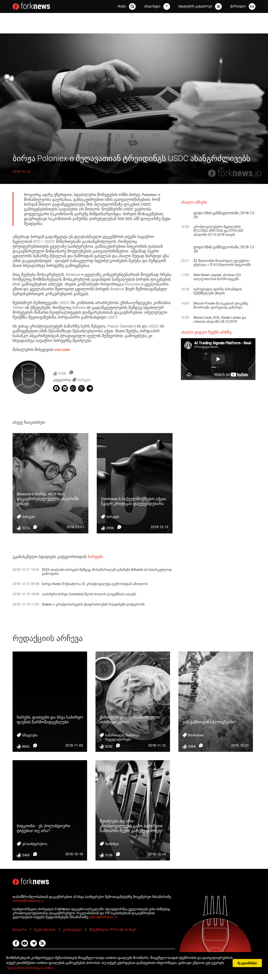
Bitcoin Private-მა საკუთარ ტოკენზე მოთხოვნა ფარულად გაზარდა (220, 305)
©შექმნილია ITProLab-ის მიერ (113, 930)
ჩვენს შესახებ (44, 930)
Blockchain (196, 735)
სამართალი (114, 735)
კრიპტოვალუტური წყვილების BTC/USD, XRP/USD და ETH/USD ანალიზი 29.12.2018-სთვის (218, 231)
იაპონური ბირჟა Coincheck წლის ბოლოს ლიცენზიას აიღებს (89, 594)
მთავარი (19, 930)
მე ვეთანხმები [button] (247, 963)
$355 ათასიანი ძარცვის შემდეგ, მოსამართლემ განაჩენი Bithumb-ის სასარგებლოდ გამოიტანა (107, 572)
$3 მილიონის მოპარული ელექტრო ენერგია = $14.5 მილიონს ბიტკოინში (222, 263)
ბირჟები (84, 380)
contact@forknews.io (28, 901)
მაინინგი (132, 735)
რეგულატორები (118, 739)
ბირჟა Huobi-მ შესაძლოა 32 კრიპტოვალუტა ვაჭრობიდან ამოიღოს (95, 584)
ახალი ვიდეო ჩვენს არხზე (206, 332)
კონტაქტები (72, 930)
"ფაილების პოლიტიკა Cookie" (30, 968)
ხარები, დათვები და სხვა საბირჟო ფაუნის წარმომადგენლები (50, 719)
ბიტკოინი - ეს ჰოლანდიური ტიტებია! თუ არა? (43, 828)
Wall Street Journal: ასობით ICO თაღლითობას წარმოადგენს (217, 277)
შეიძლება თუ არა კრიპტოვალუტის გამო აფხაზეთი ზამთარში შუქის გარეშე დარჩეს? (131, 826)
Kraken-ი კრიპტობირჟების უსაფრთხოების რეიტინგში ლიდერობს (93, 604)
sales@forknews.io (103, 917)
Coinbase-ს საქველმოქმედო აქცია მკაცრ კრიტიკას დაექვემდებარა (133, 501)
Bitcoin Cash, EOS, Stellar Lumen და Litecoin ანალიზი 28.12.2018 (219, 320)
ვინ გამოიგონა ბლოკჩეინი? (209, 722)
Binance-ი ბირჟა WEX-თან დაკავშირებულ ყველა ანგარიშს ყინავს (48, 499)
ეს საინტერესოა (34, 844)
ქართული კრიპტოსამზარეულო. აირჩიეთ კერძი (130, 719)
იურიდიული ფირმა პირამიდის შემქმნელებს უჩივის (217, 291)
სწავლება (29, 735)
